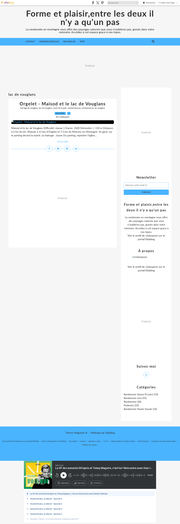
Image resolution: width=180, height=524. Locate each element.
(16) (140, 409)
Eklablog (110, 433)
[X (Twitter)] (97, 2)
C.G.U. (106, 441)
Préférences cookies (89, 445)
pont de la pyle (59, 108)
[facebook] (93, 2)
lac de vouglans (45, 108)
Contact (30, 42)
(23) (131, 405)
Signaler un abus (94, 441)
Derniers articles (49, 42)
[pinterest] (102, 2)
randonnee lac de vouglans (93, 108)
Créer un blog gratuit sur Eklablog (53, 441)
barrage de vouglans (29, 108)
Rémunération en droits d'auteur (123, 441)
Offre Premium (143, 441)
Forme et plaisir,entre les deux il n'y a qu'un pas (90, 18)
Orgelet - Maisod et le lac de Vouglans (63, 104)
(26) (132, 402)
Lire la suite (62, 142)
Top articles (73, 441)
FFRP (82, 42)
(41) (135, 398)
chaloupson (151, 236)
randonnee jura (74, 108)
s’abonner (65, 483)
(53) (141, 394)
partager (81, 483)
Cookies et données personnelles (164, 441)
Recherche (69, 42)
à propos (97, 483)
